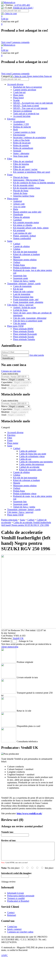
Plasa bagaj (18, 97)
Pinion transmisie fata (23, 297)
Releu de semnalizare (23, 148)
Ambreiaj (17, 201)
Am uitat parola (36, 355)
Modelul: (5, 385)
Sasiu (9, 241)
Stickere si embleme (22, 111)
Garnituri (17, 220)
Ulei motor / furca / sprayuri (20, 305)
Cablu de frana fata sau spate (32, 453)
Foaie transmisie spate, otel (25, 299)
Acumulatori (19, 121)
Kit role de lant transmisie (25, 251)
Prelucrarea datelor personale (20, 895)
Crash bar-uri (19, 92)
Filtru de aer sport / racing (25, 169)
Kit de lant (18, 289)
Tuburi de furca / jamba (24, 281)
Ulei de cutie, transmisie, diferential (29, 318)
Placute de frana (20, 190)
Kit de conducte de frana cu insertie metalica (34, 182)
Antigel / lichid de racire (24, 307)
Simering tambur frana (23, 196)
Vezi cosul (6, 42)
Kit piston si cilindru (22, 225)
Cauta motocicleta (9, 373)
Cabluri (16, 243)
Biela (15, 209)
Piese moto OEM (15, 326)
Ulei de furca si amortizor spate (27, 320)
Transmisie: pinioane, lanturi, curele (24, 283)
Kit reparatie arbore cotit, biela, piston (31, 228)
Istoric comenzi (14, 929)
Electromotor (19, 135)
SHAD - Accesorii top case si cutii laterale (33, 103)
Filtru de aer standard (23, 161)
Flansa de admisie (21, 217)
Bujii (15, 129)
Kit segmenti (19, 230)
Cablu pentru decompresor (31, 464)
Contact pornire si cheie (24, 132)
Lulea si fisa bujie (21, 140)
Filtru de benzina (21, 164)
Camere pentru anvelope (24, 89)
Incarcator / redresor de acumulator (29, 137)
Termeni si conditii (16, 898)
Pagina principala (9, 520)
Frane (10, 174)
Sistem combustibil (22, 238)
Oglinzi (16, 262)
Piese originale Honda (23, 331)
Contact (10, 912)
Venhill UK (18, 638)
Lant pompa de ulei (22, 233)
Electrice (11, 119)
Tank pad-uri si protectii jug (26, 113)
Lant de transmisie (21, 294)
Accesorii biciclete (21, 116)
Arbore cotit (18, 204)
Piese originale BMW (23, 328)
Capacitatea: (7, 382)
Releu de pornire (21, 145)
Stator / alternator (21, 153)
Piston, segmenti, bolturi (24, 235)
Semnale (17, 150)
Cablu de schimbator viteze (32, 456)
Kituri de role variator (23, 291)
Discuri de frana (20, 177)
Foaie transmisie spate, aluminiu (28, 302)
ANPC (4, 955)
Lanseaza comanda (20, 42)
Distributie (18, 214)
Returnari (11, 915)
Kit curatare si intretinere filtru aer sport (31, 172)
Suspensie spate (20, 278)
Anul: (4, 388)
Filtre (9, 158)
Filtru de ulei (19, 166)
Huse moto (18, 95)
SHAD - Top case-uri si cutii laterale (30, 108)
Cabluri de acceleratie (29, 467)
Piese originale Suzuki (23, 336)
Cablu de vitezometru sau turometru (36, 461)
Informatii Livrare (15, 893)
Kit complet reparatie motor (26, 222)
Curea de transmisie (22, 286)
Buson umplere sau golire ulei (27, 212)
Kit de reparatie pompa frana (26, 188)
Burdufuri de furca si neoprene (27, 87)
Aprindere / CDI (21, 124)
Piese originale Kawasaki (25, 334)
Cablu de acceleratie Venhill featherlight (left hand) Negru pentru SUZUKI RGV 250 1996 (26, 523)
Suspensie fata (20, 275)
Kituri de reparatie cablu (30, 469)
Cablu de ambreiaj (27, 451)
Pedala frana (19, 265)
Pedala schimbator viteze (24, 267)
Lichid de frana (20, 310)
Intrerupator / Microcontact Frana (28, 180)
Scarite (16, 100)
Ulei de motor (19, 323)
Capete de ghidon (21, 246)
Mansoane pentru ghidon (25, 259)
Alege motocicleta (9, 646)
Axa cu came (19, 206)
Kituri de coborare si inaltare (26, 254)
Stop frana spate (20, 156)
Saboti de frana (20, 193)
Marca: (4, 379)
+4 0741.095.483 (22, 5)
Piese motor (12, 198)
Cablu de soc (25, 459)
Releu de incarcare (22, 143)
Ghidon (16, 249)
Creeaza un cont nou (11, 371)
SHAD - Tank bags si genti (26, 105)
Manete (16, 257)
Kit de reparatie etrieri (23, 185)
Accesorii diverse (15, 84)
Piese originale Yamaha (24, 339)
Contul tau (12, 926)
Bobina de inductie (22, 127)
